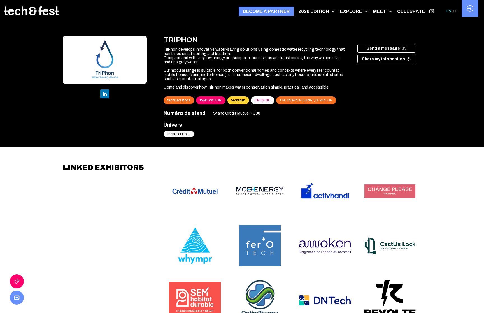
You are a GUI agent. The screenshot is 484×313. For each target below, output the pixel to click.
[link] (317, 11)
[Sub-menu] (333, 11)
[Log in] (470, 8)
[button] (266, 11)
